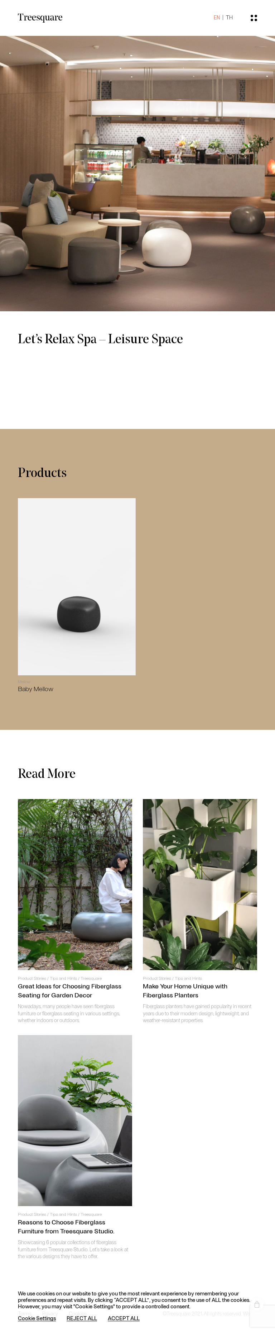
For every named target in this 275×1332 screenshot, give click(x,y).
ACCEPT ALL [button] (124, 1318)
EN (217, 17)
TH (229, 17)
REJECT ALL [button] (82, 1318)
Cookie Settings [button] (37, 1318)
